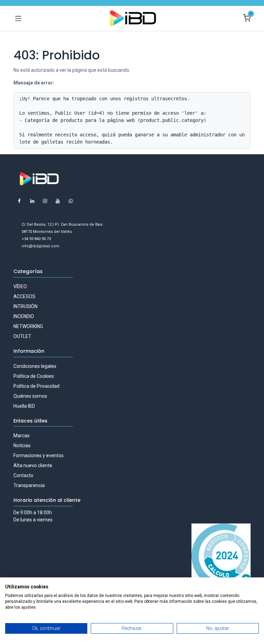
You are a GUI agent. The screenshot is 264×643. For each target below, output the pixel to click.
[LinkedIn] (32, 201)
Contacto (23, 475)
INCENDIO (23, 316)
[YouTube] (58, 201)
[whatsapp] (71, 201)
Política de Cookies (33, 376)
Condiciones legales (34, 366)
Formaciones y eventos (38, 455)
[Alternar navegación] (18, 18)
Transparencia (29, 485)
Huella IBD (24, 406)
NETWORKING (28, 326)
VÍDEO (20, 286)
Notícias (22, 445)
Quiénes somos (30, 396)
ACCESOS (24, 296)
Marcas (21, 435)
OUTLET (22, 336)
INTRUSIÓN (25, 306)
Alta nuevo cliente (32, 465)
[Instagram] (45, 201)
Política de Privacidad (36, 386)
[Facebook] (19, 201)
